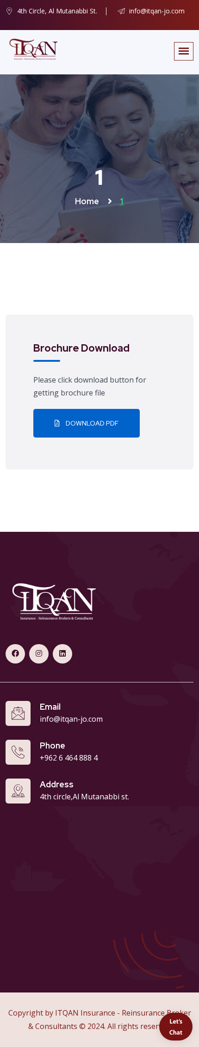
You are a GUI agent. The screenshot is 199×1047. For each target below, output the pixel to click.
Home (88, 201)
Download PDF (91, 423)
